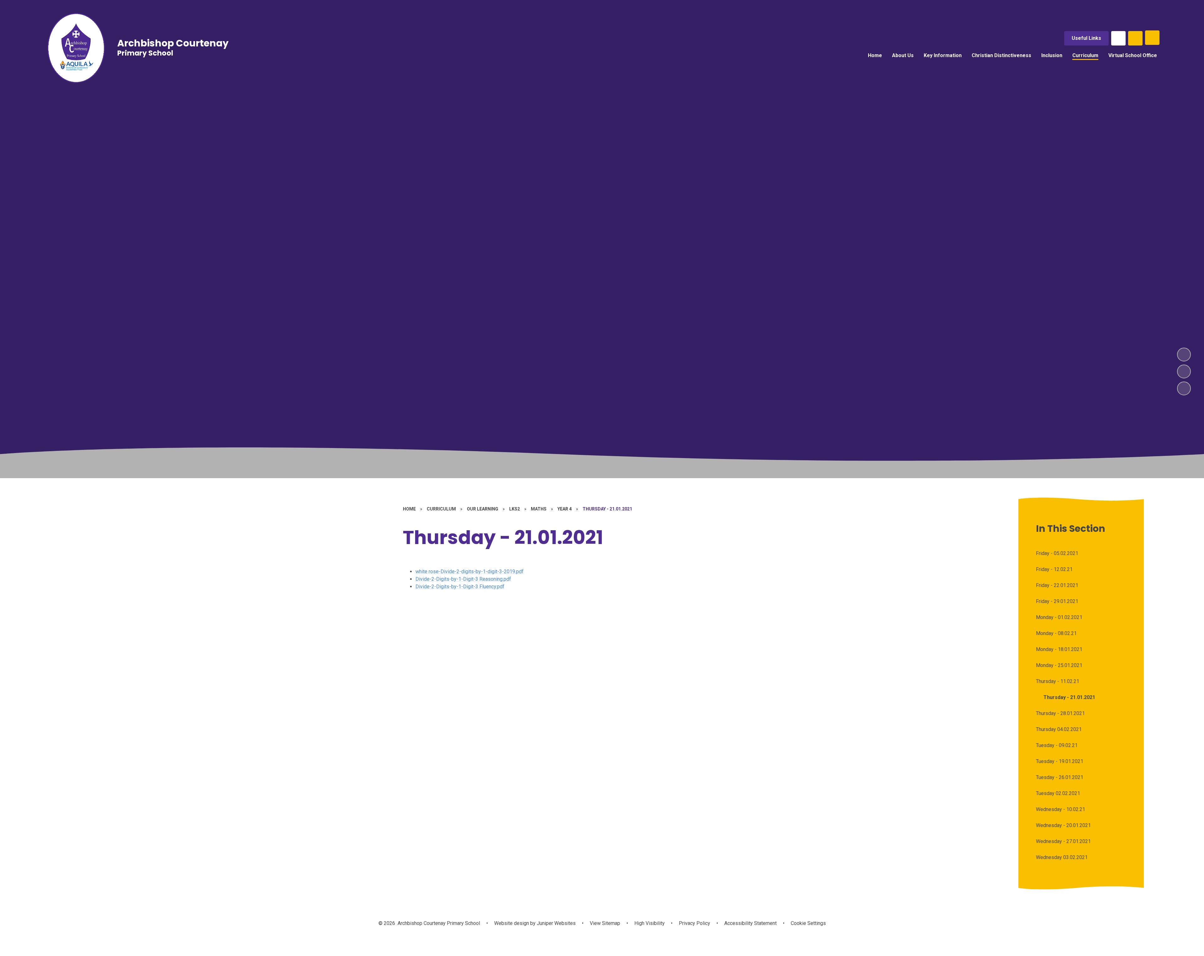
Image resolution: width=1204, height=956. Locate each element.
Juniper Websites (556, 923)
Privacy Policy (694, 923)
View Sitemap (605, 923)
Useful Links (1086, 38)
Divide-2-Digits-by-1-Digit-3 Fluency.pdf (459, 587)
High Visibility (649, 923)
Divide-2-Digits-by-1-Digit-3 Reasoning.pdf (463, 579)
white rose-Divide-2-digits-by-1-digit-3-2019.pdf (469, 571)
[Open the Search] (1135, 38)
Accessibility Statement (750, 923)
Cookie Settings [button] (808, 923)
